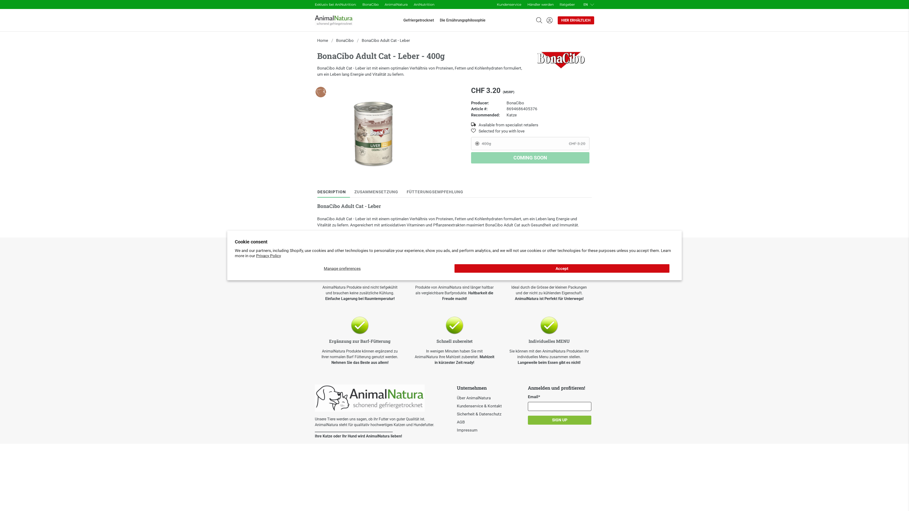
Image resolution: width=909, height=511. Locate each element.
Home (322, 41)
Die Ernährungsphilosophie (463, 20)
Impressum (467, 430)
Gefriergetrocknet (418, 20)
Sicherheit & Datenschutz (479, 414)
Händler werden (540, 4)
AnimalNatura (396, 4)
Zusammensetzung (376, 191)
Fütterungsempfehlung (435, 191)
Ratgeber (567, 4)
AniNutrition (424, 4)
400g (533, 143)
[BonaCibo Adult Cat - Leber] (373, 133)
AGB (461, 422)
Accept (562, 268)
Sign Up (559, 420)
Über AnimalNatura (474, 398)
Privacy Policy (268, 255)
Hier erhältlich (576, 20)
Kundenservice (509, 4)
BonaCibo (370, 4)
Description (331, 191)
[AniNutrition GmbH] (334, 20)
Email (534, 396)
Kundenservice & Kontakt (479, 406)
